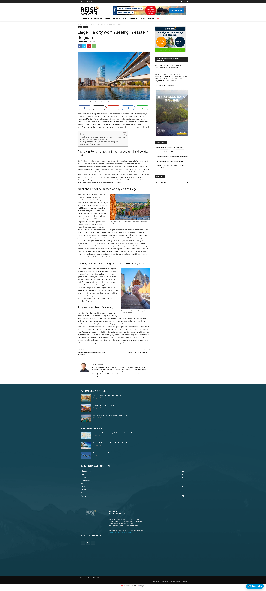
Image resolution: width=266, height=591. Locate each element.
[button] (182, 18)
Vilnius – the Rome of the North (139, 352)
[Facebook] (181, 1)
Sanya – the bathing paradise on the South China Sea (111, 443)
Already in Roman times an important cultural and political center (103, 137)
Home (79, 24)
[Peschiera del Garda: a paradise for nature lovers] (86, 418)
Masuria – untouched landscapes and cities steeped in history (170, 167)
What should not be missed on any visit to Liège (96, 139)
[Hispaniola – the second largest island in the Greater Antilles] (86, 435)
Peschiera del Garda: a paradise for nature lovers (172, 157)
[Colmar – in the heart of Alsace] (86, 408)
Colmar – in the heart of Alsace (166, 152)
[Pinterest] (89, 46)
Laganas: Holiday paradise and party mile (169, 161)
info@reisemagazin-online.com (120, 532)
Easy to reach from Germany (90, 144)
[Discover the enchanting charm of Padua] (86, 398)
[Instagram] (184, 1)
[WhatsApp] (94, 46)
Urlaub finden (255, 586)
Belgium (91, 24)
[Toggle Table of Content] (123, 134)
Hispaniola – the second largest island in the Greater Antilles (114, 433)
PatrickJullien (83, 41)
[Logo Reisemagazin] (95, 10)
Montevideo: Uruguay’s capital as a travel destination (91, 353)
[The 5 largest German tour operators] (86, 455)
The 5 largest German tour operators (106, 453)
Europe (85, 24)
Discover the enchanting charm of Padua (169, 147)
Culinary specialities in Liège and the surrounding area (99, 142)
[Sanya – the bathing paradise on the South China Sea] (86, 445)
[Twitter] (187, 1)
